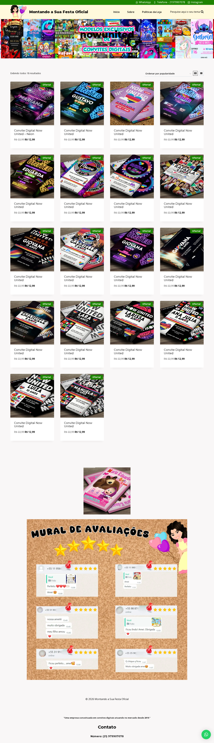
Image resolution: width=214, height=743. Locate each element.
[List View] (201, 73)
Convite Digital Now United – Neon (28, 132)
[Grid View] (195, 73)
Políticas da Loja (152, 12)
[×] (206, 734)
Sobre (130, 12)
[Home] (100, 44)
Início (116, 12)
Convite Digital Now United (78, 132)
